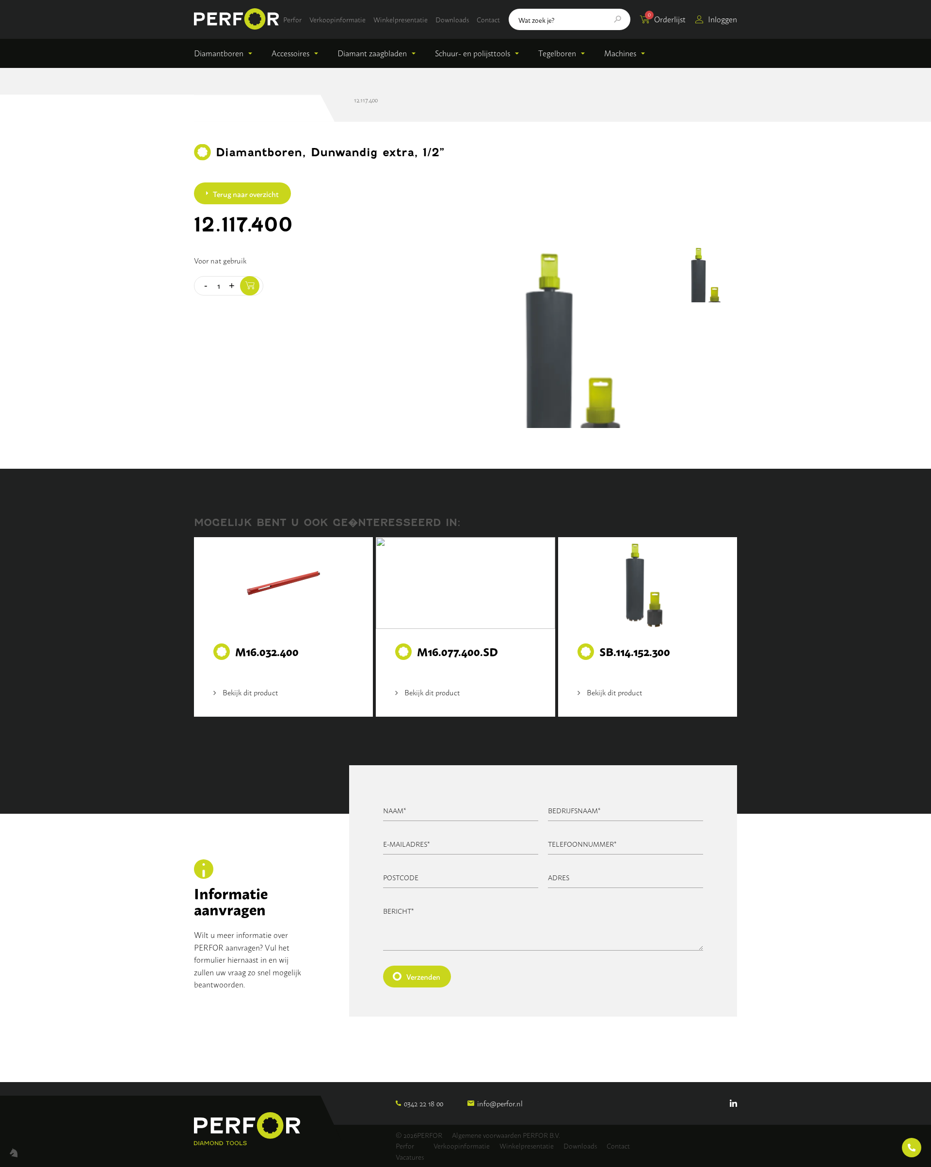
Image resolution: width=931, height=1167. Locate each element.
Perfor (292, 19)
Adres (558, 877)
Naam (394, 810)
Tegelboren (557, 53)
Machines (620, 53)
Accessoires (290, 53)
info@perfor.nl (500, 1103)
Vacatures (410, 1156)
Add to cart (249, 286)
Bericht (398, 910)
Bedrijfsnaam (574, 810)
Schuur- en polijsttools (472, 53)
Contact (488, 19)
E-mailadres (406, 843)
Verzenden (423, 976)
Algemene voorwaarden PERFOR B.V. (506, 1135)
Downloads (452, 19)
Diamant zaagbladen (372, 53)
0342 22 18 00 (423, 1103)
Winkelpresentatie (400, 19)
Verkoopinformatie (337, 19)
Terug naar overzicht (246, 193)
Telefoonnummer (582, 843)
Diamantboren (218, 53)
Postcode (400, 877)
